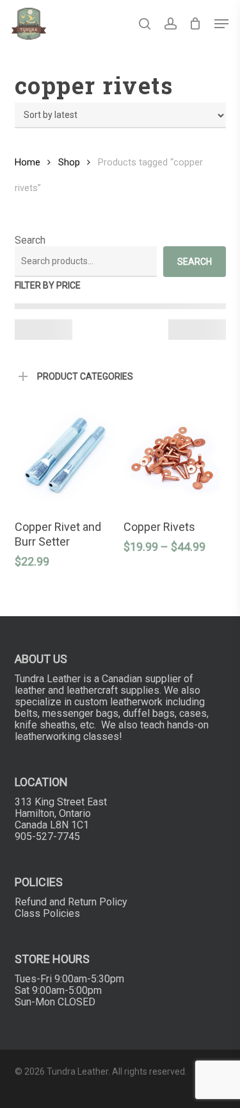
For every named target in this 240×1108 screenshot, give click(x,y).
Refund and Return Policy (71, 902)
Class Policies (47, 913)
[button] (221, 23)
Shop (69, 162)
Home (27, 162)
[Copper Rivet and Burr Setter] (65, 456)
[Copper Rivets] (174, 456)
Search (30, 240)
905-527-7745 (47, 836)
